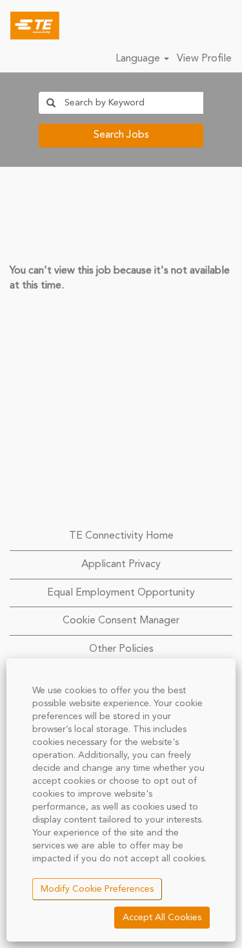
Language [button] (139, 59)
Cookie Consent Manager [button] (121, 621)
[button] (226, 25)
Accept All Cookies (162, 917)
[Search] (193, 25)
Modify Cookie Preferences (97, 889)
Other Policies (121, 649)
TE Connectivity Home (121, 536)
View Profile (204, 59)
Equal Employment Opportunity (121, 593)
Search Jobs (121, 135)
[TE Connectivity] (30, 25)
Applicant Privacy (121, 564)
